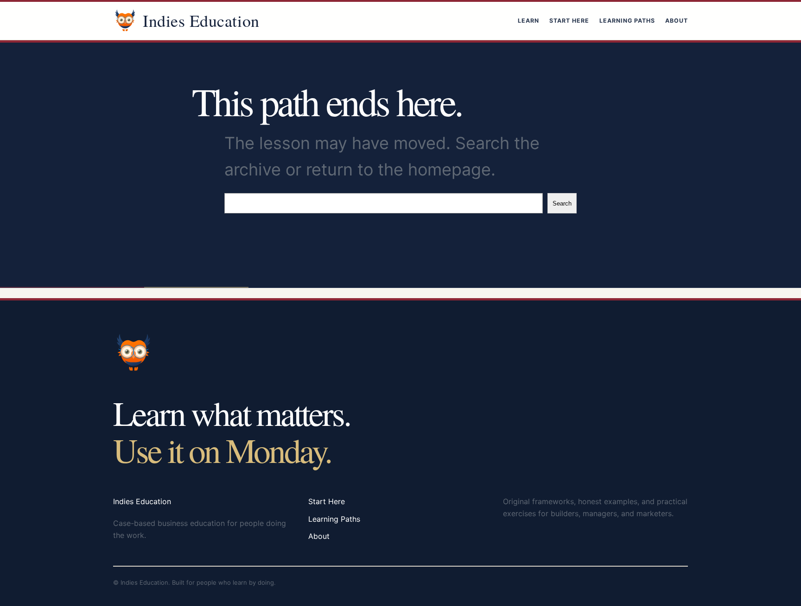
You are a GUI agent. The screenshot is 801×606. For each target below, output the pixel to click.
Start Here (569, 20)
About (676, 20)
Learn (528, 20)
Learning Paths (627, 20)
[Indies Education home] (125, 21)
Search (562, 203)
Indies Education (201, 20)
